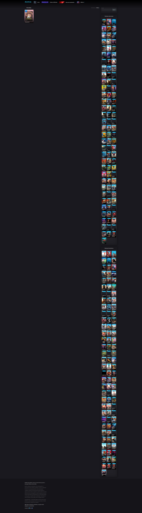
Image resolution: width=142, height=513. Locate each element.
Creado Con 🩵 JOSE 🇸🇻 (29, 508)
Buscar (103, 8)
